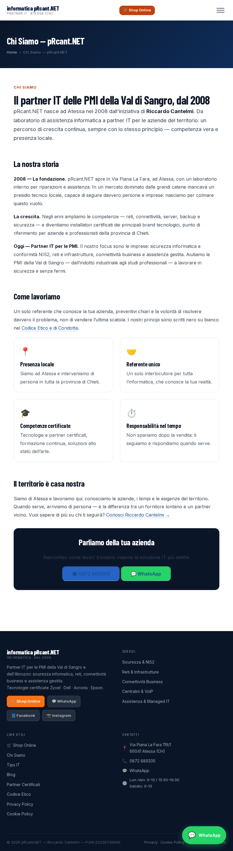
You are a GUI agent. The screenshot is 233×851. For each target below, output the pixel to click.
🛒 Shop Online (137, 10)
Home (12, 52)
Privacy (150, 842)
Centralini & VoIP (137, 691)
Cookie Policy (20, 813)
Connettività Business (142, 681)
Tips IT (13, 764)
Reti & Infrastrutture (140, 672)
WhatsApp (139, 770)
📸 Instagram (59, 715)
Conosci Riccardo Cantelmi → (138, 515)
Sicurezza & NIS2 (138, 662)
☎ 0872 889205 (91, 574)
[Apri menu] (220, 10)
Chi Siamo (16, 755)
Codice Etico (19, 794)
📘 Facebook (23, 715)
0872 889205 (142, 760)
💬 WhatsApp (146, 574)
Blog (11, 774)
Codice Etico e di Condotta (50, 328)
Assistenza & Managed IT (146, 701)
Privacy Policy (20, 804)
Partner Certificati (23, 784)
